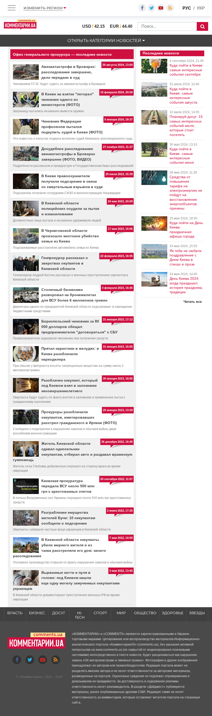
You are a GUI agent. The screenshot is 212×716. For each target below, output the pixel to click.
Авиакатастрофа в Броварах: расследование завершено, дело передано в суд (68, 72)
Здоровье (172, 613)
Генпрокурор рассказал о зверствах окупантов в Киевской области (64, 263)
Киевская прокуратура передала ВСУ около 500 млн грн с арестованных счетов (67, 486)
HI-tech (80, 615)
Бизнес (37, 613)
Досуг (58, 613)
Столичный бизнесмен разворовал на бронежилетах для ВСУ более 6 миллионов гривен (74, 295)
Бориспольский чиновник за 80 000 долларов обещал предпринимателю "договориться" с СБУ (79, 326)
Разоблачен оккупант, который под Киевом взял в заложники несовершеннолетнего (69, 385)
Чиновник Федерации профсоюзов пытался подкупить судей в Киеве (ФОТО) (72, 126)
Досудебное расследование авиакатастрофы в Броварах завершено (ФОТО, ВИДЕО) (68, 154)
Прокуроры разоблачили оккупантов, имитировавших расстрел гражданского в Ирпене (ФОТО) (79, 417)
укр (201, 8)
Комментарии (31, 677)
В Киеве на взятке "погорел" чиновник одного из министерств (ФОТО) (67, 99)
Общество (145, 613)
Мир (121, 613)
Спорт (100, 613)
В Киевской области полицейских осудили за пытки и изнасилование (70, 208)
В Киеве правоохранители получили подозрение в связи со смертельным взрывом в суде (72, 181)
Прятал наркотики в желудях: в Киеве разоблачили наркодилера (70, 353)
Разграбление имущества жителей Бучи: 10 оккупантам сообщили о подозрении (68, 517)
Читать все (193, 302)
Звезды (197, 613)
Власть (14, 613)
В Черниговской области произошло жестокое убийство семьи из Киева (70, 236)
